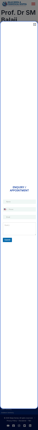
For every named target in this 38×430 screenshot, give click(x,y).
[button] (34, 24)
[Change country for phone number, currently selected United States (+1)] (5, 209)
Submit (7, 240)
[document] (19, 215)
